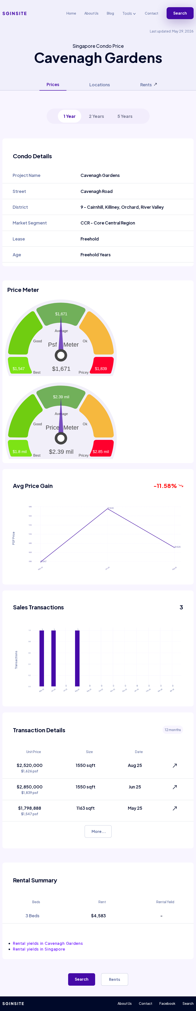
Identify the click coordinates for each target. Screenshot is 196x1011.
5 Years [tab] (124, 116)
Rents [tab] (146, 84)
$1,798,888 (29, 810)
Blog (110, 13)
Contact (151, 13)
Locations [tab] (99, 84)
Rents (114, 979)
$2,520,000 (30, 767)
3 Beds (32, 915)
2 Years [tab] (96, 116)
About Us (91, 13)
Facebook (167, 1003)
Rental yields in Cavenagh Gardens (48, 943)
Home (71, 13)
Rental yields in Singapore (39, 948)
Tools (127, 13)
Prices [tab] (53, 84)
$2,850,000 (30, 789)
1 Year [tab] (70, 116)
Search (180, 13)
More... (99, 831)
